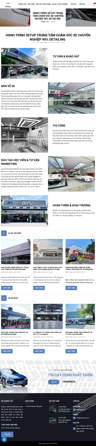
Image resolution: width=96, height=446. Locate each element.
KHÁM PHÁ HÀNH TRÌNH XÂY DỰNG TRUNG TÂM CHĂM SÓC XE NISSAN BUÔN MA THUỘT (80, 269)
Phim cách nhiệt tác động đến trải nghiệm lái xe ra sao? (64, 421)
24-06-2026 (62, 407)
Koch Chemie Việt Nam (34, 406)
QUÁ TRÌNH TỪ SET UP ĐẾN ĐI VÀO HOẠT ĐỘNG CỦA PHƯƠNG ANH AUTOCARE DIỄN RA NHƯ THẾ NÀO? (47, 269)
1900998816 (68, 381)
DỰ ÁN (53, 22)
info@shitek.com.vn (82, 418)
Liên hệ (7, 434)
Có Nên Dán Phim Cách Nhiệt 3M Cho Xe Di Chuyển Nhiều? (64, 410)
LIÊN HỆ (53, 382)
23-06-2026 (62, 418)
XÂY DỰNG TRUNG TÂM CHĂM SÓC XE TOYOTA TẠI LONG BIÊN (79, 333)
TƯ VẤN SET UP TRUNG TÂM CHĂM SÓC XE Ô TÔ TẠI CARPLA (47, 333)
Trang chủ (45, 22)
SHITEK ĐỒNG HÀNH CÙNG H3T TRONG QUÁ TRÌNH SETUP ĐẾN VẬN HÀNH (15, 268)
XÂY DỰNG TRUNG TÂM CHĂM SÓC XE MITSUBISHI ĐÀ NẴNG (14, 333)
